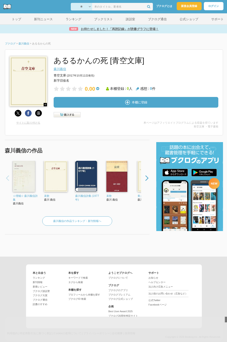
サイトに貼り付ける (28, 122)
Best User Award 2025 (120, 311)
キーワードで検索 (78, 277)
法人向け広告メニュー (160, 286)
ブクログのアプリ (118, 290)
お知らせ (153, 277)
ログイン (213, 6)
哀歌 (46, 195)
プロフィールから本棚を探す (84, 294)
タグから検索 (75, 282)
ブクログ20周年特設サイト (123, 315)
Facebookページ (157, 304)
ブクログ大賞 (40, 295)
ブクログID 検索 (77, 299)
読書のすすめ (40, 304)
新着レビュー (40, 286)
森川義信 (60, 69)
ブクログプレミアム (119, 294)
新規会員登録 (189, 6)
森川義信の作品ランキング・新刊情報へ (77, 221)
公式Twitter (154, 300)
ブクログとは (164, 6)
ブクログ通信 (40, 299)
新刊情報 (38, 282)
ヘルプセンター (157, 282)
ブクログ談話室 (41, 291)
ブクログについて (118, 277)
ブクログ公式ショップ (120, 299)
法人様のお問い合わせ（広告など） (168, 293)
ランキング (39, 277)
